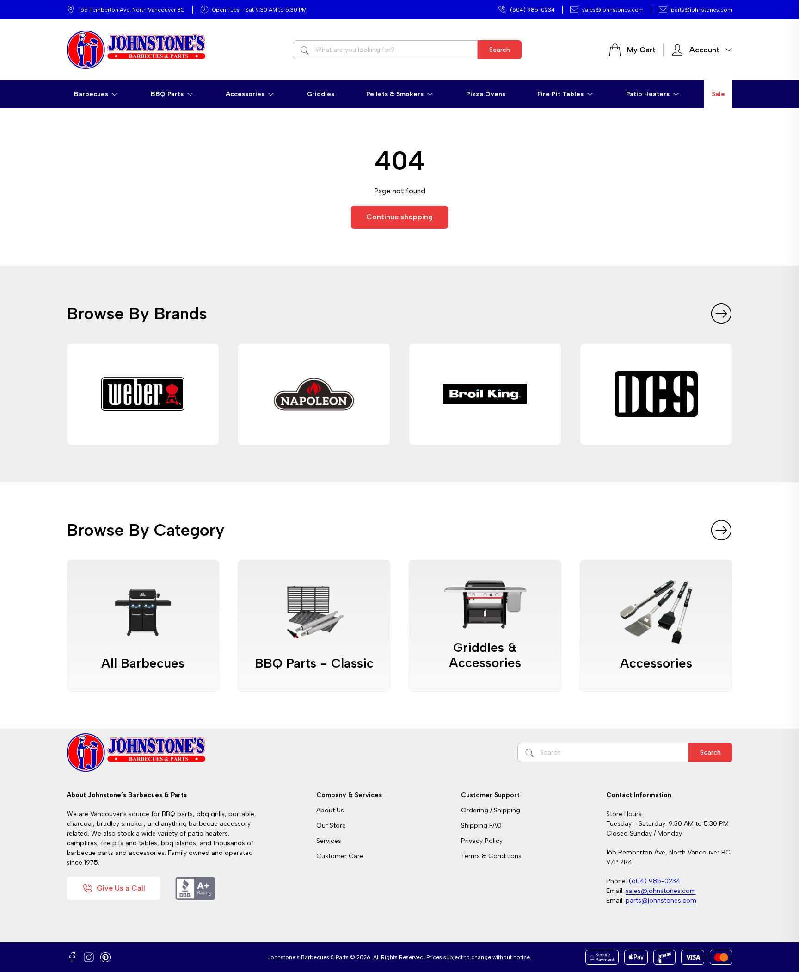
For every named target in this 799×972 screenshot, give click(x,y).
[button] (96, 94)
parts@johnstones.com (701, 9)
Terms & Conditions (491, 856)
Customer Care (339, 856)
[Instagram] (88, 957)
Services (328, 841)
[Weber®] (143, 394)
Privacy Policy (482, 841)
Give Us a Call (121, 888)
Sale (718, 94)
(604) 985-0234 (532, 9)
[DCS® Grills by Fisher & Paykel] (656, 394)
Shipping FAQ (481, 826)
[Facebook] (72, 957)
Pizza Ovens (485, 94)
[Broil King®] (485, 394)
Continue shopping (399, 216)
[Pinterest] (105, 957)
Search (499, 50)
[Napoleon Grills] (314, 394)
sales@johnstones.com (613, 9)
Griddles (320, 94)
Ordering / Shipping (490, 810)
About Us (330, 810)
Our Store (331, 826)
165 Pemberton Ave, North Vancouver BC (132, 9)
